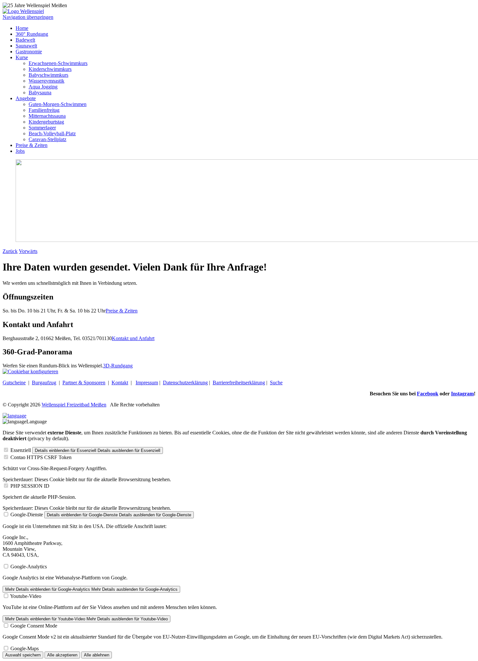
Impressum (147, 382)
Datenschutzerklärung (185, 382)
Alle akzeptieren (62, 655)
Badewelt (25, 40)
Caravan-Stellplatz (47, 139)
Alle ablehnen (96, 655)
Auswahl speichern (23, 655)
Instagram (462, 393)
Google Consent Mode (33, 625)
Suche (276, 382)
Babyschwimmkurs (48, 75)
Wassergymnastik (46, 81)
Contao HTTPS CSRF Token (41, 457)
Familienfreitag (44, 110)
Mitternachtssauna (47, 116)
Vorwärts (28, 251)
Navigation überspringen (28, 17)
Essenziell (20, 450)
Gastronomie (29, 51)
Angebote (26, 98)
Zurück (10, 251)
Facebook (427, 393)
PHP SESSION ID (29, 486)
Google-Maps (24, 648)
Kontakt (120, 382)
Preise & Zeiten (31, 145)
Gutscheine (14, 382)
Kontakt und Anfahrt (133, 338)
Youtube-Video (25, 596)
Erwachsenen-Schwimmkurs (58, 63)
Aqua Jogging (43, 86)
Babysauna (40, 92)
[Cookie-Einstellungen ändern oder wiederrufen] (30, 371)
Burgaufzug (44, 382)
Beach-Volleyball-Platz (52, 133)
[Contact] (14, 415)
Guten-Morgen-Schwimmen (57, 104)
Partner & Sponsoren (83, 382)
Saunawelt (26, 45)
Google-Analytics (28, 566)
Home (22, 28)
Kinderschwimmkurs (50, 69)
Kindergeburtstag (46, 122)
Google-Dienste (26, 514)
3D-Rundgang (118, 365)
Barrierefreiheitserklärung (239, 382)
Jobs (20, 151)
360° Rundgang (32, 34)
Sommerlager (42, 127)
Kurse (22, 57)
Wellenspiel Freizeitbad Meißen (74, 404)
